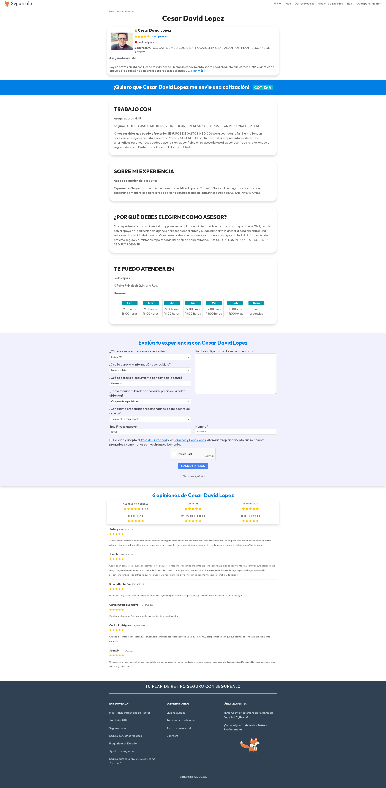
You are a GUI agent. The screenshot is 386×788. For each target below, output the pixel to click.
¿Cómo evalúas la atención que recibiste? (137, 351)
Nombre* (201, 426)
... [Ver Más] (196, 70)
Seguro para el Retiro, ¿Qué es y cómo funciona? (132, 761)
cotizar (262, 87)
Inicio (111, 11)
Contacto (172, 736)
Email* (123, 426)
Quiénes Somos (176, 712)
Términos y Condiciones (190, 440)
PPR (276, 3)
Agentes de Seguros (125, 11)
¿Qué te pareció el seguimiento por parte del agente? (145, 378)
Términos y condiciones (181, 720)
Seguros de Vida (119, 728)
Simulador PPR (118, 720)
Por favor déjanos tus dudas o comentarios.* (225, 351)
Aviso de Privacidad (153, 440)
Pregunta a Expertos (330, 3)
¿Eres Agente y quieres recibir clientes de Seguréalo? (248, 715)
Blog (349, 3)
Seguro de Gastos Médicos (125, 736)
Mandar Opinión (193, 465)
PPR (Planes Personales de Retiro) (129, 712)
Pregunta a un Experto (123, 743)
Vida (288, 3)
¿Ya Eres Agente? (245, 727)
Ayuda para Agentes (368, 3)
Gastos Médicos (304, 3)
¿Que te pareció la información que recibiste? (140, 364)
